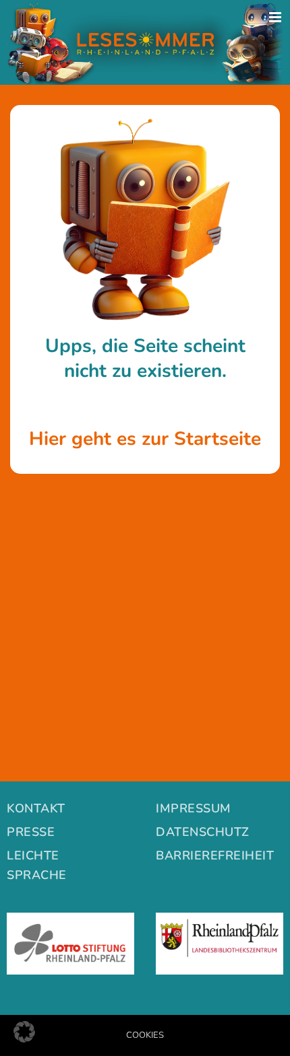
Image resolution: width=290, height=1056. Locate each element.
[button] (24, 1032)
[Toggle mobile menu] (276, 17)
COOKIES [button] (145, 1035)
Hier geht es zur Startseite (145, 439)
